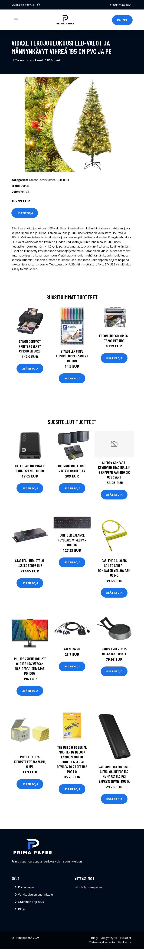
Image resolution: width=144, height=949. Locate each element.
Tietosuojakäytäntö (102, 942)
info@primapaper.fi (120, 4)
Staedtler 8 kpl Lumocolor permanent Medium (72, 356)
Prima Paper (26, 887)
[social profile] (38, 4)
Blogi (21, 909)
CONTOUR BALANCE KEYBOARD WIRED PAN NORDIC (72, 540)
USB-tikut (53, 60)
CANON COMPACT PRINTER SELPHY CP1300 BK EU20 (30, 346)
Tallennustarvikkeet (29, 60)
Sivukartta (124, 942)
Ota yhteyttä (109, 938)
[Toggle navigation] (16, 19)
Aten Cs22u (72, 649)
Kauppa (122, 20)
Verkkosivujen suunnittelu (35, 894)
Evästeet (125, 938)
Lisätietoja (25, 213)
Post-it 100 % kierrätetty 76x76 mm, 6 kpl (30, 762)
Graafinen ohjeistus (31, 902)
